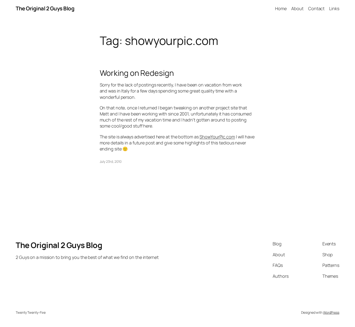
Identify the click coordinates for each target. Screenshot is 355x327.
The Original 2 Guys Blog (45, 8)
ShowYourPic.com (217, 137)
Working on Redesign (137, 73)
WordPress (331, 312)
